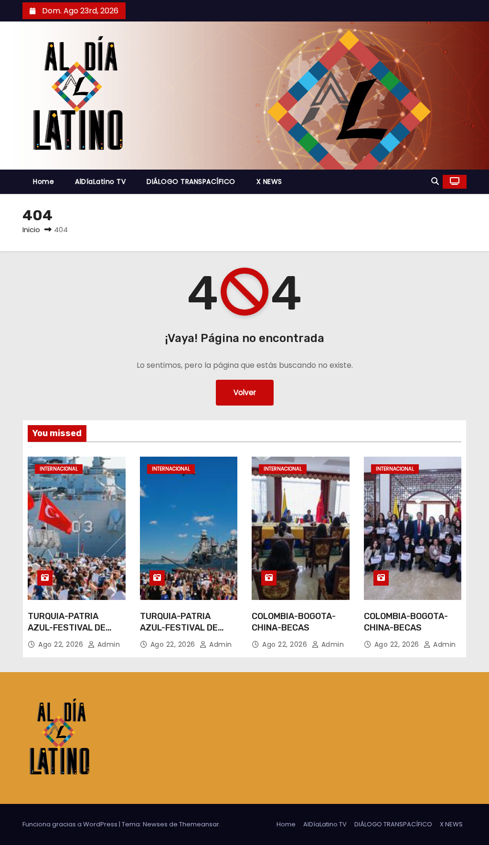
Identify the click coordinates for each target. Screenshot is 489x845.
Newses (155, 824)
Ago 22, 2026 (61, 644)
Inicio (31, 230)
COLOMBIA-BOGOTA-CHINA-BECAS (294, 622)
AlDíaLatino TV (100, 181)
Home (43, 181)
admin (107, 644)
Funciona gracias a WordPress (70, 824)
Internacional (59, 468)
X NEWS (269, 181)
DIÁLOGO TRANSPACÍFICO (191, 181)
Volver (245, 392)
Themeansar (199, 824)
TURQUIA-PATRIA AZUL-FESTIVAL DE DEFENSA (67, 627)
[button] (435, 181)
